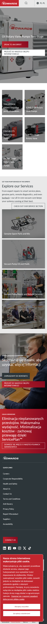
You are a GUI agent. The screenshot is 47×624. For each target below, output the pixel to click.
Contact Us (7, 494)
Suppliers (6, 519)
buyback (6, 197)
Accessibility (8, 524)
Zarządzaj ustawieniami (21, 614)
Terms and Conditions (11, 499)
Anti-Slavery (8, 504)
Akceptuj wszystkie (22, 607)
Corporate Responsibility (13, 479)
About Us (6, 489)
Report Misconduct (10, 514)
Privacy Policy (8, 509)
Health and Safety (10, 484)
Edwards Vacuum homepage (9, 3)
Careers (6, 474)
